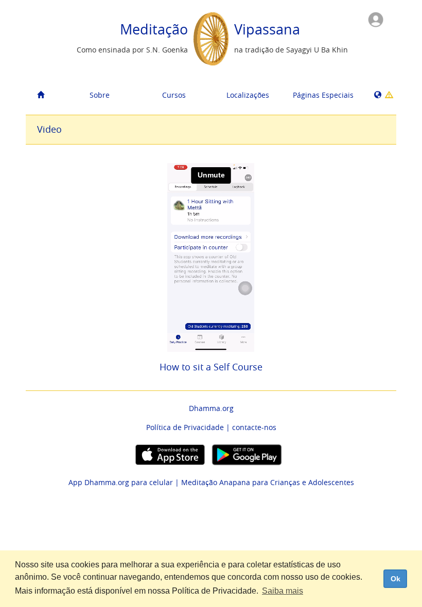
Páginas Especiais (323, 95)
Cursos (174, 95)
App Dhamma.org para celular (120, 482)
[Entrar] (375, 19)
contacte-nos (254, 427)
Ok (395, 579)
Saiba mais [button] (282, 590)
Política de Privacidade (185, 427)
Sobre (100, 95)
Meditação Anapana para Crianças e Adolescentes (267, 482)
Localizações (247, 95)
